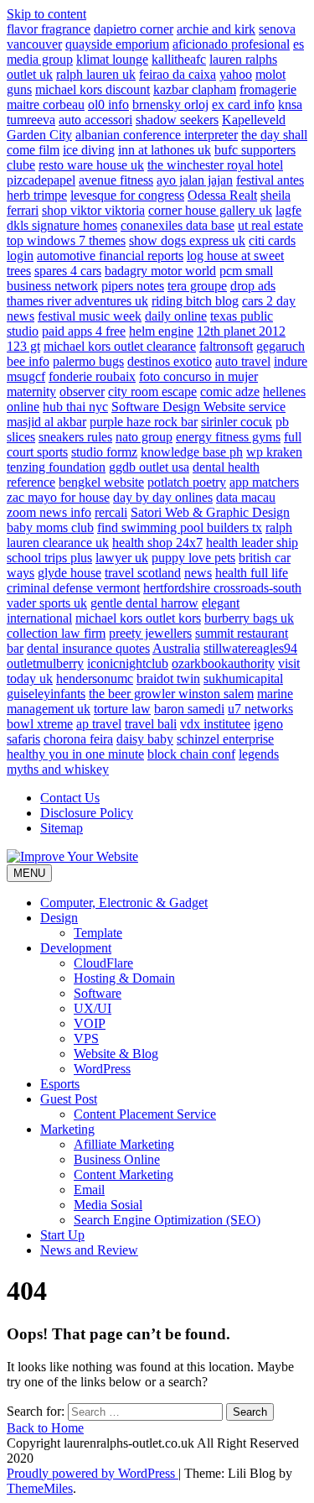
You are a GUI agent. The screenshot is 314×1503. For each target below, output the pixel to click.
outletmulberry (45, 663)
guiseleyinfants (46, 693)
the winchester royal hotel (215, 165)
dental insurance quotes (88, 648)
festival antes (270, 180)
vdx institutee (215, 724)
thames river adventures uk (77, 301)
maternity (31, 391)
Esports (60, 1084)
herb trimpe (37, 195)
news (198, 573)
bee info (28, 361)
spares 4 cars (67, 271)
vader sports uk (47, 603)
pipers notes (132, 286)
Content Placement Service (145, 1114)
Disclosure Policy (86, 813)
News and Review (89, 1250)
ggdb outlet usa (149, 467)
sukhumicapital (243, 678)
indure (290, 361)
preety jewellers (150, 633)
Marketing (67, 1129)
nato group (144, 437)
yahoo (235, 74)
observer (82, 391)
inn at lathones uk (164, 150)
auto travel (242, 361)
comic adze (230, 391)
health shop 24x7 (157, 542)
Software (97, 993)
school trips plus (49, 558)
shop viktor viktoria (93, 210)
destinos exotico (169, 361)
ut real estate (270, 225)
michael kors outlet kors (138, 618)
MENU (29, 873)
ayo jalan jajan (195, 180)
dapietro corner (133, 29)
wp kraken (274, 452)
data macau (245, 497)
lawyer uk (121, 558)
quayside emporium (117, 44)
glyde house (69, 573)
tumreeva (31, 119)
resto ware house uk (91, 165)
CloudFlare (103, 963)
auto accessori (95, 119)
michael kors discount (92, 89)
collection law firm (56, 633)
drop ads (252, 286)
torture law (122, 709)
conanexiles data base (177, 225)
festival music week (90, 316)
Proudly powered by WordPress (92, 1473)
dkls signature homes (62, 225)
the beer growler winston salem (171, 693)
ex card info (243, 104)
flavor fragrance (48, 29)
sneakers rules (75, 437)
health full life (251, 573)
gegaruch (280, 346)
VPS (86, 1038)
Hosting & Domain (124, 978)
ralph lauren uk (96, 74)
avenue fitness (116, 180)
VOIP (90, 1023)
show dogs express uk (187, 240)
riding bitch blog (195, 301)
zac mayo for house (58, 497)
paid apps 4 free (84, 331)
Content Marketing (123, 1174)
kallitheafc (179, 59)
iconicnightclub (127, 663)
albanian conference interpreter (156, 135)
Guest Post (68, 1099)
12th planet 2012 (241, 331)
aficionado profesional (231, 44)
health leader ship (252, 542)
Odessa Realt (222, 195)
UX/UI (92, 1008)
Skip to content (46, 14)
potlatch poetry (186, 482)
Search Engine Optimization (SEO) (167, 1220)
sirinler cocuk (236, 422)
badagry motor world (160, 271)
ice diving (89, 150)
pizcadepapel (41, 180)
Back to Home (45, 1428)
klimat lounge (112, 59)
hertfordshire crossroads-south (222, 588)
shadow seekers (177, 119)
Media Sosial (108, 1205)
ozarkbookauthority (223, 663)
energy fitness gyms (228, 437)
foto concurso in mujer (198, 376)
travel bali (151, 724)
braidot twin (168, 678)
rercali (111, 512)
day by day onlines (163, 497)
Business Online (117, 1159)
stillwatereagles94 (250, 648)
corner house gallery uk (210, 210)
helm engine (161, 331)
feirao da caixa (177, 74)
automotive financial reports (110, 255)
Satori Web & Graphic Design (210, 512)
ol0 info (108, 104)
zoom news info (49, 512)
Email (89, 1189)
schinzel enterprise (225, 739)
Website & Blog (116, 1053)
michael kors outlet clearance (120, 346)
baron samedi (189, 709)
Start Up (62, 1235)
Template (98, 933)
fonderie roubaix (92, 376)
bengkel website (101, 482)
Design (59, 918)
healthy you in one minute (75, 754)
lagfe (288, 210)
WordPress (102, 1069)
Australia (176, 648)
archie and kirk (216, 29)
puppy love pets (193, 558)
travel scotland (143, 573)
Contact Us (70, 798)
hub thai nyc (75, 406)
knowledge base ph (192, 452)
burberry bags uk (249, 618)
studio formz (104, 452)
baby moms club (50, 527)
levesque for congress (127, 195)
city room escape (152, 391)
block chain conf (191, 754)
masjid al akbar (46, 422)
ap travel (98, 724)
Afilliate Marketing (124, 1144)
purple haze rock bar (144, 422)
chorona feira (78, 739)
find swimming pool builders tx (179, 527)
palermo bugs (88, 361)
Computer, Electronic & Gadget (124, 902)
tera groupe (197, 286)
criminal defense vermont (73, 588)
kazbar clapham (194, 89)
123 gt (23, 346)
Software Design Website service (198, 406)
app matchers (264, 482)
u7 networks (260, 709)
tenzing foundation (56, 467)
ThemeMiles (40, 1488)
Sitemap (61, 828)
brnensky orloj (170, 104)
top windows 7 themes (66, 240)
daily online (176, 316)
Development (75, 948)
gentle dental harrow (144, 603)
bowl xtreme (40, 724)
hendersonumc (94, 678)
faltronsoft (226, 346)
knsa (290, 104)
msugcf (26, 376)
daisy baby (144, 739)
